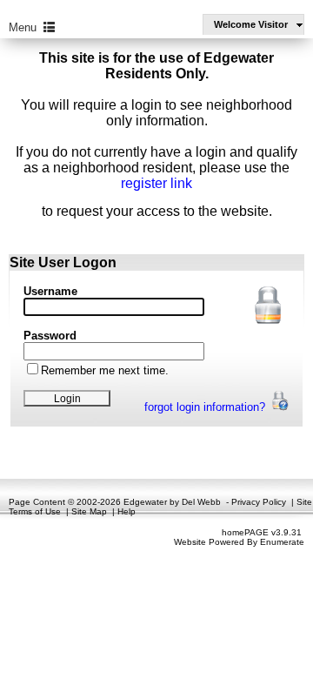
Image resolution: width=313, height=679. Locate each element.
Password (50, 335)
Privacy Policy (258, 502)
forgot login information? (206, 406)
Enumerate (282, 542)
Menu (26, 27)
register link (156, 183)
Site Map (89, 511)
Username (50, 291)
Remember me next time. (105, 370)
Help (126, 511)
